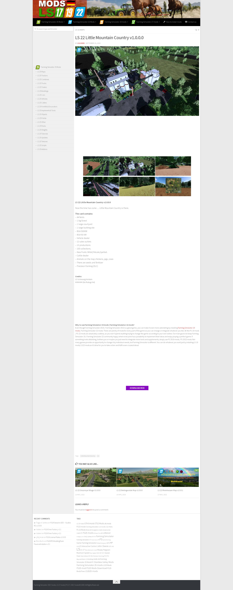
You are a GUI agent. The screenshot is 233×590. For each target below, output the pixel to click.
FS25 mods (88, 532)
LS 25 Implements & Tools (46, 110)
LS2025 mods (91, 571)
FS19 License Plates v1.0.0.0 (56, 537)
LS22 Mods (109, 527)
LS (98, 456)
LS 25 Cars (41, 95)
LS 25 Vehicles (42, 99)
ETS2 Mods (99, 523)
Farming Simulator (105, 536)
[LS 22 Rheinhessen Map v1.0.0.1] (178, 477)
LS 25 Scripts (41, 145)
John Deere (102, 546)
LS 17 (82, 550)
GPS (108, 543)
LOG (113, 546)
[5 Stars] (82, 282)
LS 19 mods (80, 524)
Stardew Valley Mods (104, 562)
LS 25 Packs (41, 126)
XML (99, 559)
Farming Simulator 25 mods (90, 565)
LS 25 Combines (43, 79)
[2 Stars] (77, 282)
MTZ (103, 553)
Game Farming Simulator (87, 543)
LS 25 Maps (41, 72)
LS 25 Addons (42, 149)
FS (101, 539)
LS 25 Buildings (42, 91)
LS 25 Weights (42, 130)
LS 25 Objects (42, 114)
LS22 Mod (81, 43)
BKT (109, 533)
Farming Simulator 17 (84, 540)
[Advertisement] (137, 136)
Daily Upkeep (88, 536)
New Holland (84, 556)
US (86, 559)
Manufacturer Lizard (91, 550)
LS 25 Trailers (42, 87)
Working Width (92, 559)
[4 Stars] (80, 282)
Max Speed (93, 553)
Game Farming (107, 540)
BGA (106, 533)
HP (111, 542)
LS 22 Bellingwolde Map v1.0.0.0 (129, 490)
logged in (89, 509)
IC (80, 546)
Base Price (98, 533)
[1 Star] (76, 282)
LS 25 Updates (42, 137)
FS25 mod (81, 568)
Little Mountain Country (88, 456)
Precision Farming (98, 556)
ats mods (107, 523)
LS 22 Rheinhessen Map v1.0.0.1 (170, 490)
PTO (107, 556)
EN (95, 536)
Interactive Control (89, 546)
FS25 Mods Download (97, 568)
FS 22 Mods (81, 530)
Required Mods (81, 559)
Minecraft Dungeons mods (94, 530)
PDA (92, 556)
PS (105, 556)
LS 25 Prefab (41, 118)
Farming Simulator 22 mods (95, 527)
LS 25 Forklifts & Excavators (47, 106)
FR (98, 540)
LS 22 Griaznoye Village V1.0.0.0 (87, 490)
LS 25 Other (41, 122)
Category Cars (80, 536)
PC (89, 556)
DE (93, 536)
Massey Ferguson (103, 550)
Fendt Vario (94, 540)
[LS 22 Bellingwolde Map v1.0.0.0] (137, 477)
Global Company (101, 543)
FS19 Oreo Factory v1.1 (52, 529)
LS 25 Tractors (42, 75)
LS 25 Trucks (41, 83)
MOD (97, 553)
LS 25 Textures (42, 141)
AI (94, 533)
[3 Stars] (79, 282)
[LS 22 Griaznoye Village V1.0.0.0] (95, 477)
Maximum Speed (83, 553)
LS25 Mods (107, 565)
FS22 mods (81, 526)
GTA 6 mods (89, 523)
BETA (102, 533)
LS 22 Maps (80, 29)
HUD (78, 546)
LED (110, 546)
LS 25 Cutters (42, 103)
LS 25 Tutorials (42, 134)
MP (100, 553)
